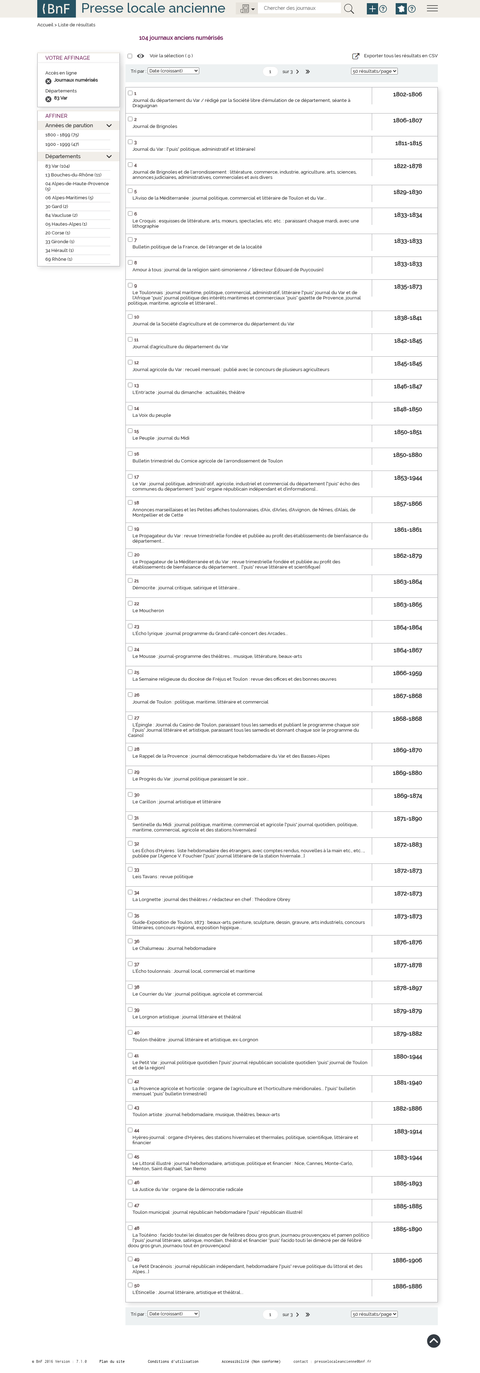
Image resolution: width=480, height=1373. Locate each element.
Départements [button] (62, 156)
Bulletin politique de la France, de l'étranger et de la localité (197, 247)
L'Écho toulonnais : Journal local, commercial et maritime (193, 971)
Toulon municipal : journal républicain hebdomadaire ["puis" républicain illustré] (217, 1212)
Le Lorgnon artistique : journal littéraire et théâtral (186, 1016)
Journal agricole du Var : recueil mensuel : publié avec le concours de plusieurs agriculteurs (230, 369)
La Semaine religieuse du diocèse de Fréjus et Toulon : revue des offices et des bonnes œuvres (234, 679)
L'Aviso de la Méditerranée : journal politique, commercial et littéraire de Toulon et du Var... (229, 198)
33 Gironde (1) (59, 241)
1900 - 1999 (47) (62, 144)
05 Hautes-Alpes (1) (66, 224)
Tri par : (139, 71)
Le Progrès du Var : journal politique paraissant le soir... (190, 779)
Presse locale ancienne (153, 8)
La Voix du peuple (151, 415)
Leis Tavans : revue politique (162, 876)
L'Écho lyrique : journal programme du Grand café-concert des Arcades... (210, 633)
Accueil (45, 24)
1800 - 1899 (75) (62, 134)
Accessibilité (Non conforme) (251, 1361)
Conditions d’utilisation (173, 1361)
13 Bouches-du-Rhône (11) (73, 174)
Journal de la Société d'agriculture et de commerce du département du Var (213, 323)
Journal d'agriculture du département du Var (180, 346)
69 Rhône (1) (58, 259)
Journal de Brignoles (154, 126)
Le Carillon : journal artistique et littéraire (176, 801)
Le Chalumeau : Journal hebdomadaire (174, 948)
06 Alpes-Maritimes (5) (69, 197)
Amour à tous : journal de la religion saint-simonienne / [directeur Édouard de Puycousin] (227, 269)
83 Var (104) (57, 166)
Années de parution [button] (69, 125)
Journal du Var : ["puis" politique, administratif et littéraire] (193, 149)
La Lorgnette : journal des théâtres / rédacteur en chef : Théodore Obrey (211, 899)
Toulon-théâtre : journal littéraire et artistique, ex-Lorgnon (195, 1039)
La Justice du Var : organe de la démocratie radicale (187, 1189)
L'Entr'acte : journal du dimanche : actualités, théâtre (188, 392)
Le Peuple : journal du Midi (160, 438)
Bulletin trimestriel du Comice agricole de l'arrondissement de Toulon (207, 461)
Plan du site (112, 1361)
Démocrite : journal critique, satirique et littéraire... (186, 587)
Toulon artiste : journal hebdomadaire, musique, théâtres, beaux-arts (206, 1114)
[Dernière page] (308, 71)
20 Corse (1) (57, 232)
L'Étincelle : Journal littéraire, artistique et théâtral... (188, 1292)
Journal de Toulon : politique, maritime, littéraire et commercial (200, 702)
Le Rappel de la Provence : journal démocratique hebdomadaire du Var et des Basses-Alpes (231, 756)
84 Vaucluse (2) (61, 215)
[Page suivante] (298, 71)
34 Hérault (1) (59, 250)
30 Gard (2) (56, 206)
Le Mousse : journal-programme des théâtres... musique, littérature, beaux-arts (217, 656)
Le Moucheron (148, 610)
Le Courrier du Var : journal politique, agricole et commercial (197, 994)
